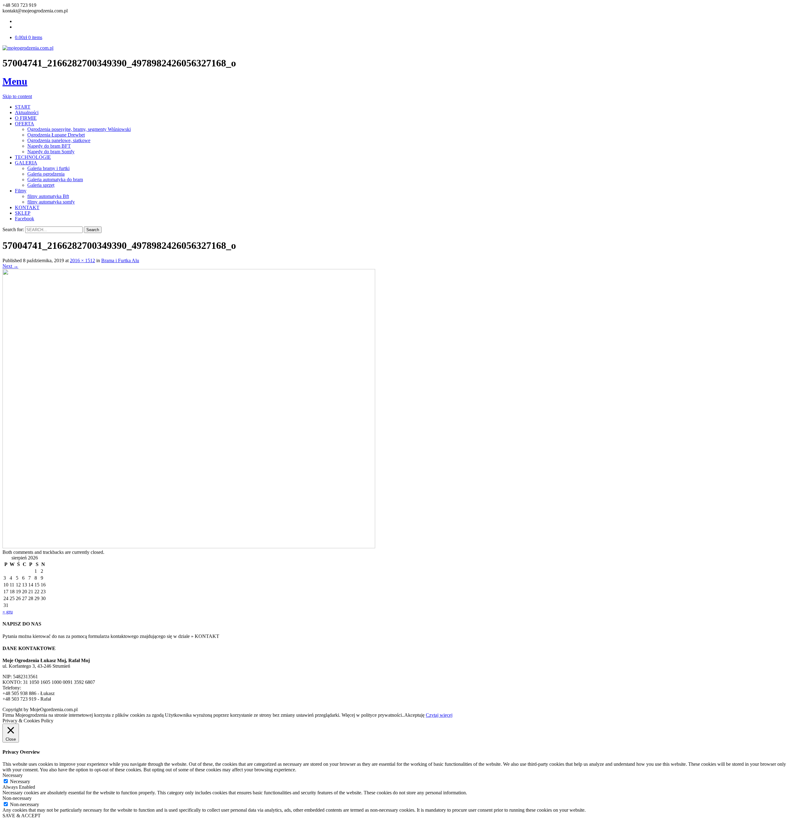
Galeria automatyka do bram (55, 179)
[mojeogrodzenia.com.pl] (27, 48)
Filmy (20, 190)
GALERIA (26, 162)
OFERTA (24, 123)
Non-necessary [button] (17, 798)
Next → (10, 266)
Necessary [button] (12, 775)
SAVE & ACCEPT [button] (21, 815)
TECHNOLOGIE (33, 157)
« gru (7, 611)
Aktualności (27, 112)
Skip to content (17, 96)
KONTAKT (27, 207)
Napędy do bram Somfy (51, 151)
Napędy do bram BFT (49, 146)
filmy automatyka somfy (51, 201)
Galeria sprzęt (40, 185)
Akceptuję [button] (414, 715)
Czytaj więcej (439, 715)
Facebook (24, 218)
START (22, 107)
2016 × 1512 (82, 260)
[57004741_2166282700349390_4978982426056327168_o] (188, 546)
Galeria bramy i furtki (48, 168)
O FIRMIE (26, 118)
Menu (14, 81)
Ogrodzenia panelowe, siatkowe (58, 140)
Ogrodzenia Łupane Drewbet (56, 134)
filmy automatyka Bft (48, 196)
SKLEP (22, 213)
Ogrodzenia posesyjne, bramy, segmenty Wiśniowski (79, 129)
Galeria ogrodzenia (46, 174)
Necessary (20, 781)
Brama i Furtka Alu (120, 260)
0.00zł (28, 37)
